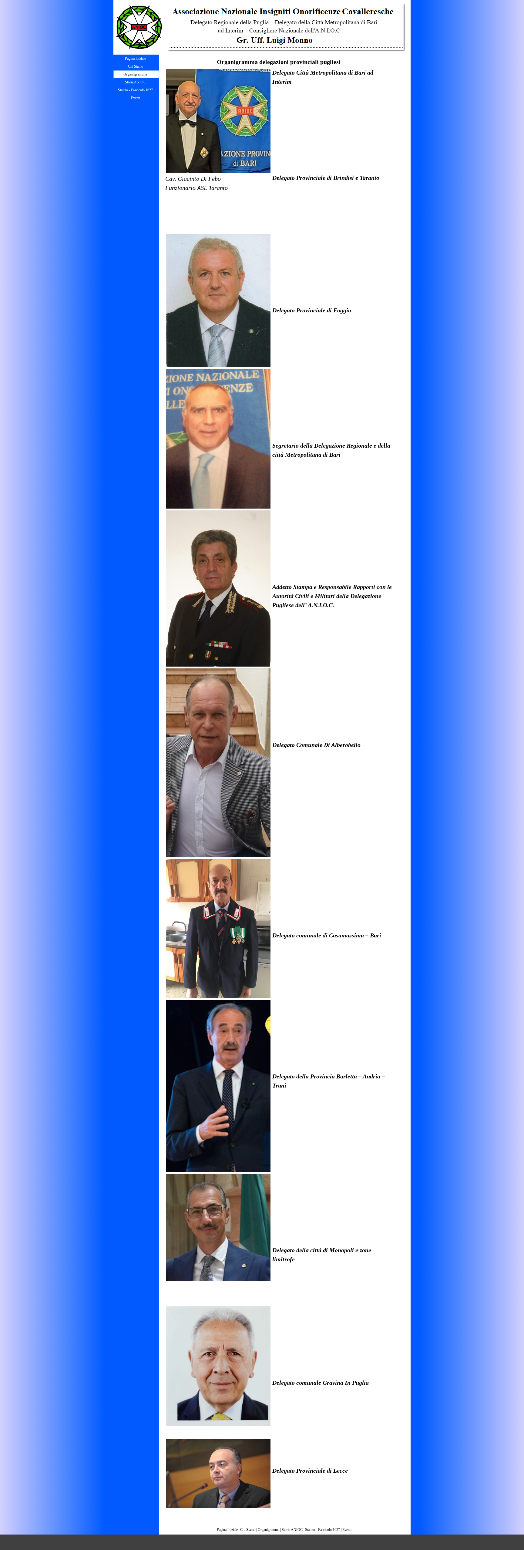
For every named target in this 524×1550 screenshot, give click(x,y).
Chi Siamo (247, 1530)
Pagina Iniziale (227, 1530)
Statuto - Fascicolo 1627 (322, 1530)
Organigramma (268, 1530)
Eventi (346, 1530)
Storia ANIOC (292, 1530)
